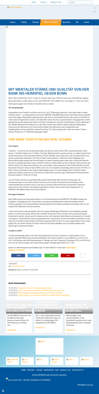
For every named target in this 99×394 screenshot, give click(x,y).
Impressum (49, 370)
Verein (86, 22)
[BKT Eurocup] (95, 11)
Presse (39, 370)
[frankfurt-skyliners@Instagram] (16, 2)
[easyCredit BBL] (95, 7)
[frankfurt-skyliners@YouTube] (21, 2)
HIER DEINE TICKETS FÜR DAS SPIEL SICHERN (39, 139)
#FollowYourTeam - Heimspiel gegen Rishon (35, 288)
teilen (19, 255)
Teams (12, 22)
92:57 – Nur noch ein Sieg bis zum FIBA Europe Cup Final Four (41, 290)
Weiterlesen (11, 330)
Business (67, 22)
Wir (77, 22)
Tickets (43, 2)
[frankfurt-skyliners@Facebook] (8, 2)
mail (68, 255)
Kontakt (31, 370)
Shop (34, 2)
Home (23, 370)
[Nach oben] (95, 390)
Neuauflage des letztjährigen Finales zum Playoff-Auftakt (40, 293)
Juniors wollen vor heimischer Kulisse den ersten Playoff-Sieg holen (44, 295)
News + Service (50, 22)
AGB (57, 370)
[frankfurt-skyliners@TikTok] (12, 2)
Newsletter (56, 2)
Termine (35, 22)
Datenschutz (78, 370)
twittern (36, 255)
